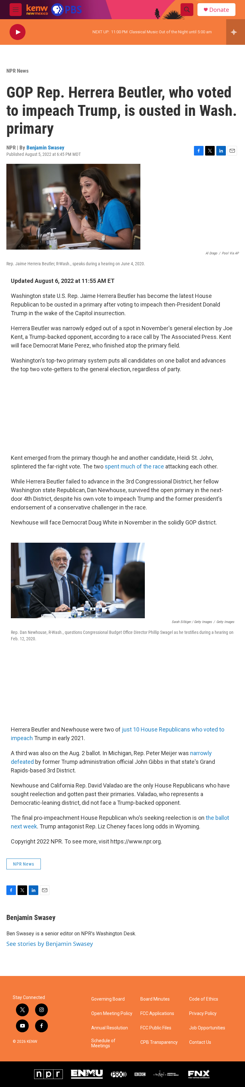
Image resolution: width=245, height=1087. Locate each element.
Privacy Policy (203, 1013)
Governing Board (108, 999)
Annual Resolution (109, 1028)
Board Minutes (155, 999)
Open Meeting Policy (111, 1013)
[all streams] (235, 32)
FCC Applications (157, 1013)
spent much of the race (134, 466)
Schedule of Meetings (103, 1043)
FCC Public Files (155, 1028)
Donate (219, 9)
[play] (17, 32)
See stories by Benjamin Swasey (49, 943)
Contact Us (200, 1042)
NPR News (17, 71)
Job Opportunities (207, 1028)
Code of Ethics (203, 999)
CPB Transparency (159, 1042)
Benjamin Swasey (45, 147)
